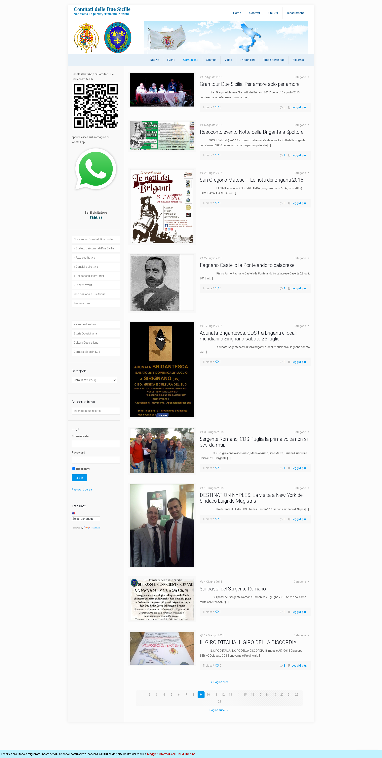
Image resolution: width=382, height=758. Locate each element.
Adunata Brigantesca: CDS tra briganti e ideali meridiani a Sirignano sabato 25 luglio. (248, 336)
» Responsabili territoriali (89, 275)
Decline (190, 754)
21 (289, 694)
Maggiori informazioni (161, 754)
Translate (95, 527)
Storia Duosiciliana (85, 333)
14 (237, 694)
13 (230, 694)
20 (282, 694)
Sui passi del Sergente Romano (233, 589)
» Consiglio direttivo (86, 266)
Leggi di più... (300, 107)
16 (252, 694)
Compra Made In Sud (87, 351)
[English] (73, 513)
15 (245, 694)
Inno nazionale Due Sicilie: (90, 294)
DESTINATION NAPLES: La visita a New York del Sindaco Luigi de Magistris (252, 498)
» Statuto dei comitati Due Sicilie (94, 248)
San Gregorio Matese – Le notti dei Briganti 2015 (251, 180)
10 (208, 694)
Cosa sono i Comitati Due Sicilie (93, 239)
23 (219, 701)
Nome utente (80, 436)
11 (215, 694)
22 (296, 694)
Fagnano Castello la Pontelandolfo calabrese (247, 265)
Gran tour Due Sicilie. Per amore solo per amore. (250, 84)
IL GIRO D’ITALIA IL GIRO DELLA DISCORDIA (248, 642)
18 (267, 694)
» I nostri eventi (83, 285)
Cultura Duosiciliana (86, 342)
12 (223, 694)
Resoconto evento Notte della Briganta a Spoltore (251, 132)
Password (78, 452)
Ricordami (83, 468)
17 (259, 694)
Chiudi (180, 754)
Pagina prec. (221, 682)
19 (274, 694)
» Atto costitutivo (84, 257)
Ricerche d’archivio (85, 324)
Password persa (82, 489)
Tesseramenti (82, 303)
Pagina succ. (217, 710)
